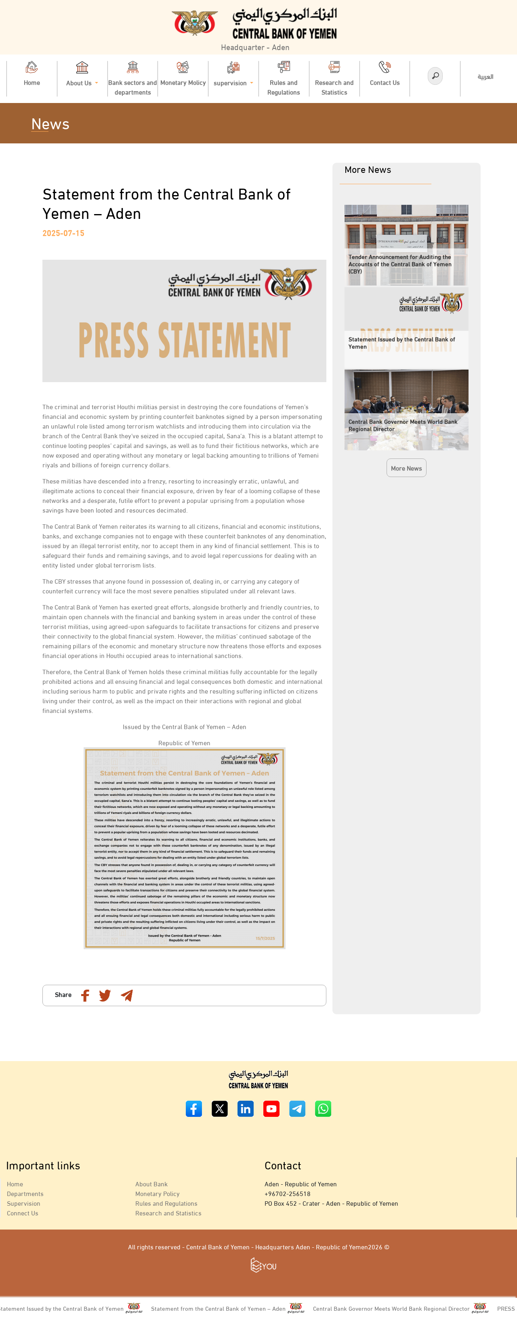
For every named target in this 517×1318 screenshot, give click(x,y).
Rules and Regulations (166, 1203)
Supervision (23, 1203)
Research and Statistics (168, 1212)
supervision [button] (231, 82)
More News (406, 467)
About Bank (151, 1183)
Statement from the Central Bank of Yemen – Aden (191, 1308)
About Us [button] (79, 82)
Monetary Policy (157, 1193)
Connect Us (22, 1212)
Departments (25, 1193)
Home (15, 1183)
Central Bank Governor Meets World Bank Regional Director (364, 1308)
